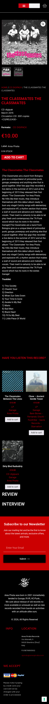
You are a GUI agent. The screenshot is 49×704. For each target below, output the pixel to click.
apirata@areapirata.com (33, 655)
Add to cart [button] (12, 419)
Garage (12, 410)
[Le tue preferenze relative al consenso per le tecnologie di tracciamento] (44, 699)
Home (4, 87)
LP (12, 406)
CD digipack (15, 87)
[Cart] (44, 5)
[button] (24, 5)
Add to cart (14, 157)
